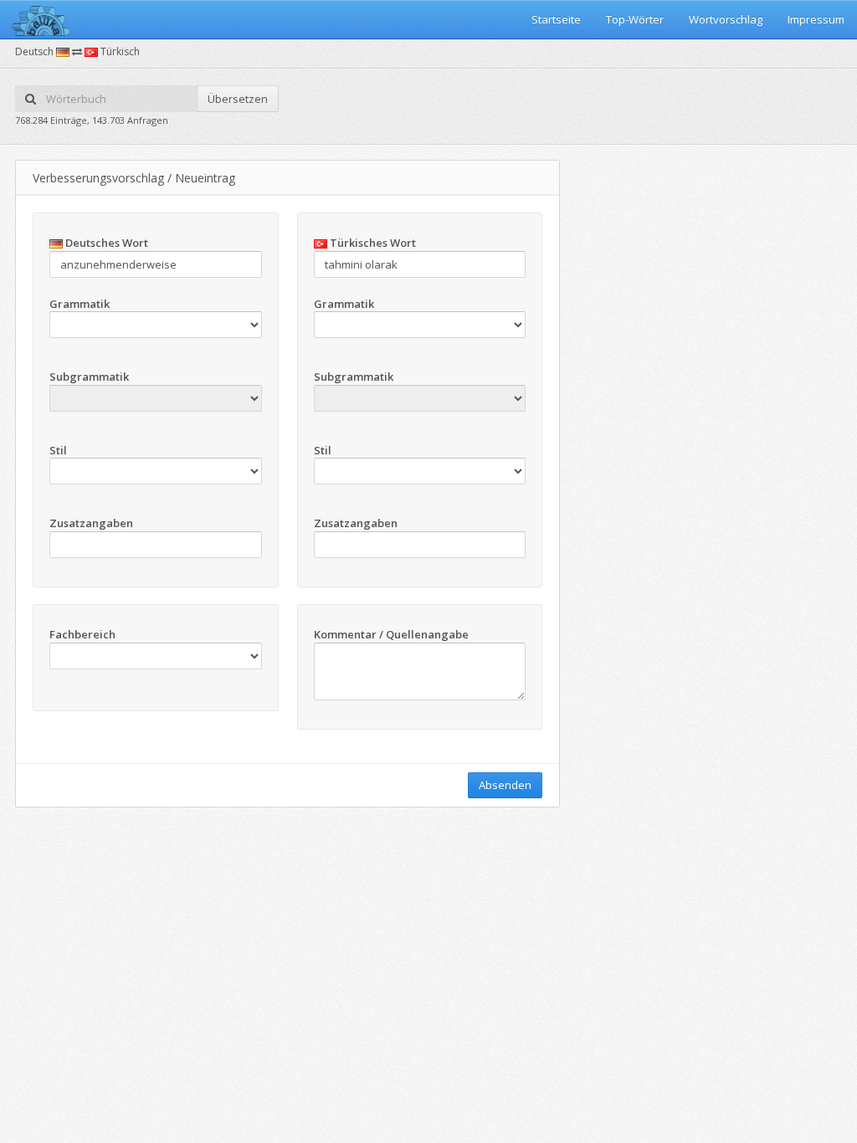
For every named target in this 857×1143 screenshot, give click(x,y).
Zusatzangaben (91, 522)
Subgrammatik (89, 376)
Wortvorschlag (725, 19)
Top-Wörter (635, 19)
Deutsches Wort (105, 242)
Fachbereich (82, 634)
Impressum (816, 19)
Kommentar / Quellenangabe (391, 634)
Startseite (556, 19)
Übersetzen (238, 98)
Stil (58, 450)
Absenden (505, 784)
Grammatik (79, 303)
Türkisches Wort (371, 242)
